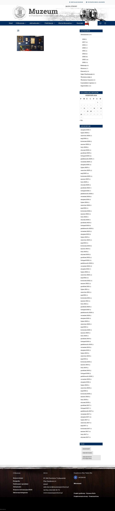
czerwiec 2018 (85, 388)
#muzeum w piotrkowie (87, 457)
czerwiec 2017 (85, 423)
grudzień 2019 (85, 338)
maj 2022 (83, 278)
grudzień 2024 (85, 188)
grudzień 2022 (85, 257)
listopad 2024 (85, 191)
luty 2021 (84, 304)
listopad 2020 (85, 309)
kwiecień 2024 (85, 211)
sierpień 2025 (85, 164)
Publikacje (49, 23)
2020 (84, 48)
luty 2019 (84, 367)
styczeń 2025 (85, 185)
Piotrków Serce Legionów (96, 2)
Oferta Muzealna (65, 23)
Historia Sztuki (18, 478)
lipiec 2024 (84, 202)
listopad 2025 (85, 156)
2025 (84, 59)
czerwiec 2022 (85, 275)
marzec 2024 (85, 214)
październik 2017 (86, 411)
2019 (83, 45)
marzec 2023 (85, 249)
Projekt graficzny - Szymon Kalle (84, 493)
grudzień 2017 (85, 405)
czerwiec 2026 (85, 135)
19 (87, 111)
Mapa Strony (71, 6)
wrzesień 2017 (85, 414)
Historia (83, 68)
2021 (83, 51)
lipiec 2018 (84, 385)
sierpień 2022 (85, 269)
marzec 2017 (85, 431)
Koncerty (84, 71)
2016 (83, 39)
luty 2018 (84, 399)
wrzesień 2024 (85, 196)
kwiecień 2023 (85, 246)
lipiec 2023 (84, 237)
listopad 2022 (85, 260)
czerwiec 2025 (85, 170)
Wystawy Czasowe (87, 80)
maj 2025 (83, 173)
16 (101, 108)
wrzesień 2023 (85, 231)
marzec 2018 (85, 396)
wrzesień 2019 (85, 347)
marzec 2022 (85, 283)
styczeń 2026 (85, 150)
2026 (83, 62)
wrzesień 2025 (85, 162)
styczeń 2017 (85, 437)
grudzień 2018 (85, 370)
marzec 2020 (85, 333)
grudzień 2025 (85, 153)
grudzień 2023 (85, 222)
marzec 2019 (85, 365)
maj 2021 (83, 295)
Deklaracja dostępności (20, 492)
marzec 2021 (85, 301)
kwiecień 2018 (85, 394)
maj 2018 (83, 391)
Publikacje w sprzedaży (20, 484)
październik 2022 (86, 263)
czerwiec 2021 (85, 292)
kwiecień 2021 (85, 298)
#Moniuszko (87, 453)
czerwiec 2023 (85, 240)
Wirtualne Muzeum (77, 2)
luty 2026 (84, 147)
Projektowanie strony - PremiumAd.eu (86, 496)
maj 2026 (83, 138)
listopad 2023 (85, 225)
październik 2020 (86, 312)
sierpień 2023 (85, 234)
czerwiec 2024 (85, 205)
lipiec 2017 (84, 420)
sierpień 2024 (85, 199)
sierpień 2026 (85, 130)
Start (11, 23)
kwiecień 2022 (85, 280)
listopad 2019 (85, 341)
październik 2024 (86, 193)
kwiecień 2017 (85, 428)
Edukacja (83, 65)
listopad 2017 (85, 408)
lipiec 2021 (84, 289)
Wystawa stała (85, 77)
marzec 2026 (85, 144)
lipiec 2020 (84, 321)
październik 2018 (86, 376)
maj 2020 (83, 327)
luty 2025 (84, 182)
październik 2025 (86, 159)
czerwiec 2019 (85, 356)
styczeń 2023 (85, 254)
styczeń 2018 (85, 402)
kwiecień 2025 (85, 176)
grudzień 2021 (85, 286)
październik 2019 (86, 344)
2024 (83, 56)
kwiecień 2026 (85, 141)
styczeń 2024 (85, 220)
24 (81, 114)
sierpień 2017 (85, 417)
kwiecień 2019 (85, 362)
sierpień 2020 (85, 318)
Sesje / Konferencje (86, 74)
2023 (83, 54)
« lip (81, 120)
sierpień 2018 (85, 382)
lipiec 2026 (84, 133)
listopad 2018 (85, 373)
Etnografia (16, 481)
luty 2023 (84, 251)
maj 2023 (83, 243)
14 (94, 108)
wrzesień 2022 (85, 266)
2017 (83, 42)
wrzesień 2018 (85, 379)
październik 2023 (86, 228)
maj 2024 (83, 208)
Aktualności (35, 23)
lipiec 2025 (84, 167)
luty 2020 (84, 336)
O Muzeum (20, 23)
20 (91, 111)
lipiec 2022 (84, 272)
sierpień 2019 (85, 350)
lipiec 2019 (84, 353)
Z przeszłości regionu (87, 83)
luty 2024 (84, 217)
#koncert (86, 449)
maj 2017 (83, 425)
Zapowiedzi (84, 86)
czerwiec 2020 (85, 324)
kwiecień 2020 (85, 330)
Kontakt (80, 23)
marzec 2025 (85, 179)
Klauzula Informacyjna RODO (22, 490)
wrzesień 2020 (85, 315)
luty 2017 (84, 434)
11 (84, 108)
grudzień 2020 (85, 307)
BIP (91, 23)
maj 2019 (83, 359)
